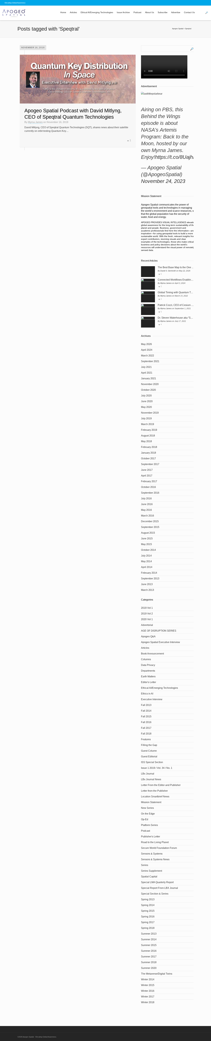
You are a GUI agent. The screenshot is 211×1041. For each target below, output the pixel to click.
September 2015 (150, 527)
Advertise (175, 12)
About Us (149, 12)
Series (144, 865)
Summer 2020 (148, 968)
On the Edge (148, 813)
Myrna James (35, 122)
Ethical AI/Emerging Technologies (97, 12)
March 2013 (147, 590)
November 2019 (150, 412)
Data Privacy (148, 665)
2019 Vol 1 (147, 608)
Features (146, 739)
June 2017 (147, 470)
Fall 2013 (146, 705)
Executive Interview (151, 699)
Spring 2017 (147, 922)
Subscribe (162, 12)
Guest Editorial (149, 756)
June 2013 (147, 584)
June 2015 (147, 538)
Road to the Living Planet (155, 842)
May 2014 (146, 561)
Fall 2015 (146, 716)
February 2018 (149, 447)
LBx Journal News (151, 779)
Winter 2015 (147, 985)
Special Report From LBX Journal (159, 888)
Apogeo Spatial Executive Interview (160, 642)
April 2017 (146, 475)
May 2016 (146, 510)
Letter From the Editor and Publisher (161, 785)
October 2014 (148, 550)
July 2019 (146, 418)
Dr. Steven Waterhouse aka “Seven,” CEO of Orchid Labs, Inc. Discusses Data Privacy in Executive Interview (176, 318)
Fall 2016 (146, 722)
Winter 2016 (147, 991)
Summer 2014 (148, 939)
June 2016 (147, 504)
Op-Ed (144, 819)
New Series (147, 808)
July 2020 (146, 395)
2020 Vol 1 (147, 619)
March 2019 (147, 424)
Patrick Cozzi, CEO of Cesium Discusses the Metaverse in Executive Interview (176, 305)
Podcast (137, 12)
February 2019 (149, 430)
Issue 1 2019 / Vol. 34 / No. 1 (156, 768)
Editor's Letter (148, 682)
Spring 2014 (147, 905)
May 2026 (146, 344)
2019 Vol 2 (147, 613)
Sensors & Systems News (155, 859)
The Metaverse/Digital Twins (156, 973)
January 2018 (148, 452)
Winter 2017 (147, 996)
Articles (73, 12)
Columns (146, 659)
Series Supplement (151, 871)
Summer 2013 (148, 933)
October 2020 (148, 390)
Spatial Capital (149, 876)
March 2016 (147, 515)
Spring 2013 (147, 899)
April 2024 (146, 350)
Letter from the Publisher (154, 790)
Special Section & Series (154, 893)
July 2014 (146, 555)
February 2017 (149, 481)
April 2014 (146, 567)
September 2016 (150, 492)
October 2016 (148, 487)
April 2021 (146, 372)
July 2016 (146, 498)
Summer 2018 (148, 962)
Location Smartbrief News (155, 796)
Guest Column (149, 750)
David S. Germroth (168, 271)
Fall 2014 (146, 710)
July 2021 (146, 367)
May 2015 (146, 544)
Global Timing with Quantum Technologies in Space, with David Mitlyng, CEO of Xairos (176, 292)
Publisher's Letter (150, 836)
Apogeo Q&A (148, 636)
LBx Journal (147, 773)
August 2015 (148, 532)
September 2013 (150, 578)
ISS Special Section (152, 762)
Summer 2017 (148, 956)
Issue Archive (123, 12)
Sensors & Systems (151, 853)
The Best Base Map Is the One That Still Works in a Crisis (176, 267)
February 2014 (149, 572)
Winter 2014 (147, 979)
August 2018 (148, 435)
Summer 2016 (148, 951)
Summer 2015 (148, 945)
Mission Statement (151, 802)
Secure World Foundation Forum (159, 848)
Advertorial (147, 625)
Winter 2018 (147, 1002)
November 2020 (150, 384)
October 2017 (148, 458)
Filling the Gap (149, 745)
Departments (148, 670)
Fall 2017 (146, 728)
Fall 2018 (146, 733)
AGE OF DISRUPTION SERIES (158, 630)
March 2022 (147, 355)
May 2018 (146, 441)
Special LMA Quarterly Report (157, 882)
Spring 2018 (147, 928)
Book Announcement (152, 653)
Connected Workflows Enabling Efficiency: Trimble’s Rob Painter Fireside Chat (176, 280)
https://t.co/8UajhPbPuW (182, 157)
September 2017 (150, 464)
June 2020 (147, 401)
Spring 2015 (147, 911)
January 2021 (148, 378)
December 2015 (150, 521)
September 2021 (150, 361)
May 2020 (146, 407)
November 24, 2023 (163, 181)
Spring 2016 (147, 916)
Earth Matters (148, 676)
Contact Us (189, 12)
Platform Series (149, 825)
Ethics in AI (147, 693)
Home (63, 12)
